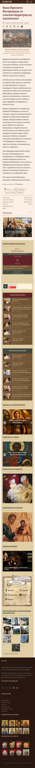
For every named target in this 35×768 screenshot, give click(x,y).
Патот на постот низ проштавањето (19, 332)
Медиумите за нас (6, 709)
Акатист (13, 192)
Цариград (20, 192)
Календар (4, 711)
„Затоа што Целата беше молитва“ (20, 300)
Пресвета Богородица (19, 189)
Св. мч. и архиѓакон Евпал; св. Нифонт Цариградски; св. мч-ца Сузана (16, 267)
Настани (4, 705)
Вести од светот (6, 702)
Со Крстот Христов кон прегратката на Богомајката (21, 371)
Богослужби (5, 700)
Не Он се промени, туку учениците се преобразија (21, 324)
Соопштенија (5, 707)
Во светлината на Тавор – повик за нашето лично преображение (20, 317)
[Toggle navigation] (31, 2)
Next (31, 421)
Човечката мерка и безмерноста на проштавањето (18, 340)
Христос (7, 192)
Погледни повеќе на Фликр (10, 654)
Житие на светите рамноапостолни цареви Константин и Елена (17, 422)
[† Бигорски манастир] (7, 1)
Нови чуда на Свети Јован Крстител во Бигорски (17, 453)
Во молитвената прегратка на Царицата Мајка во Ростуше (15, 232)
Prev (4, 421)
